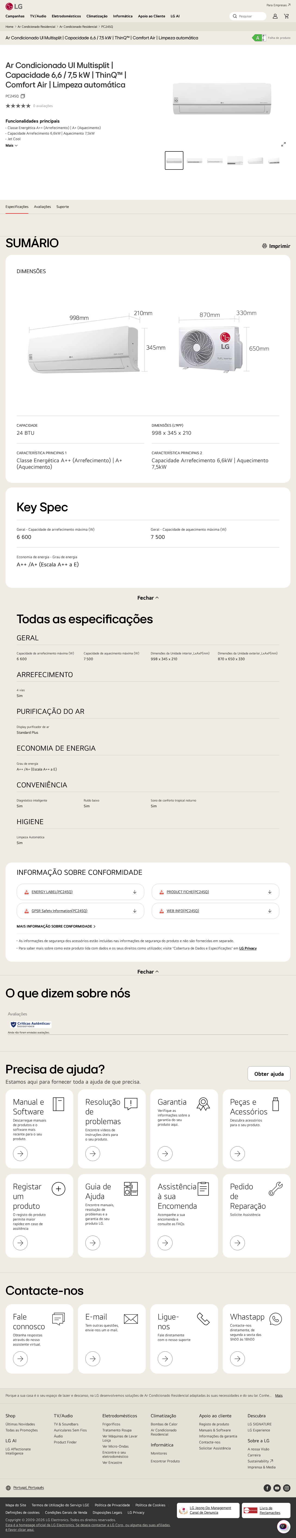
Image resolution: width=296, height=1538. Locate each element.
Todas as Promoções (22, 1430)
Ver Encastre (112, 1462)
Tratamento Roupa (117, 1430)
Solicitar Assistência (215, 1448)
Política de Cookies (150, 1505)
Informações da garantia (218, 1436)
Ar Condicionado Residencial (36, 26)
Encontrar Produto (165, 1461)
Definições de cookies (23, 1512)
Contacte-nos (209, 1442)
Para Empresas (277, 5)
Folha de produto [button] (279, 38)
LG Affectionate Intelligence (18, 1451)
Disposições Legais (107, 1512)
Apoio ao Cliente (151, 16)
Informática (123, 16)
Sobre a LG (258, 1440)
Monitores (159, 1453)
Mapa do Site (16, 1505)
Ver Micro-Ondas (115, 1446)
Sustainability (258, 1461)
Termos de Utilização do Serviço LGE (60, 1505)
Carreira (254, 1455)
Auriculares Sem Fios (70, 1430)
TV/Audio (38, 16)
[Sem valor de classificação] (19, 106)
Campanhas (15, 16)
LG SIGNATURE (260, 1424)
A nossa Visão (258, 1449)
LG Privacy (248, 948)
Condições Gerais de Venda (66, 1512)
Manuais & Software (215, 1430)
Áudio (58, 1436)
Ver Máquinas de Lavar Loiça (120, 1438)
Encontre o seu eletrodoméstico (115, 1454)
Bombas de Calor (164, 1424)
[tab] (17, 207)
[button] (247, 16)
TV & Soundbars (66, 1424)
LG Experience (259, 1430)
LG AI (175, 16)
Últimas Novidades (20, 1424)
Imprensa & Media (262, 1467)
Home (9, 26)
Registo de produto (214, 1424)
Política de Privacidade (112, 1505)
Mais (9, 145)
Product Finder (65, 1442)
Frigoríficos (111, 1424)
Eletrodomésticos (66, 16)
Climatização (97, 16)
